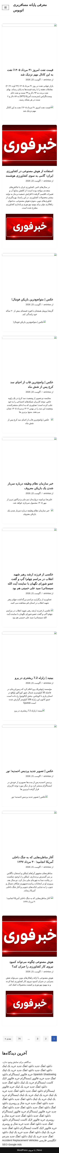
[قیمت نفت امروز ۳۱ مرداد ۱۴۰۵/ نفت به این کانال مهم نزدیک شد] (29, 44)
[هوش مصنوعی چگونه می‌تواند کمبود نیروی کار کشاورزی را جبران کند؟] (29, 936)
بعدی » (8, 1038)
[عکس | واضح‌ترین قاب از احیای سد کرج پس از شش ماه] (29, 356)
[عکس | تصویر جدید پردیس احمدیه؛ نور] (29, 745)
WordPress (22, 1150)
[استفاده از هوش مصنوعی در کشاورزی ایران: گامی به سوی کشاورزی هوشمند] (29, 145)
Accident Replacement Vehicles (20, 1140)
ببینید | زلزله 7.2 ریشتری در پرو (34, 677)
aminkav (47, 80)
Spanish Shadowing (44, 1074)
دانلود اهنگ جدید (43, 1066)
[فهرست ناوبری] (5, 7)
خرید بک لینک (9, 1066)
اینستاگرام (13, 1095)
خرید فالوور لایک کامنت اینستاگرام (27, 1119)
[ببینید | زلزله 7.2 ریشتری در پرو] (29, 652)
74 (19, 1038)
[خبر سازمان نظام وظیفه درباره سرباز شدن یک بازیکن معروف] (29, 457)
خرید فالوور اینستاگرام (21, 1074)
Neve (39, 1150)
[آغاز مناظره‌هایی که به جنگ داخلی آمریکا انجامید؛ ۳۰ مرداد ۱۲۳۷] (29, 831)
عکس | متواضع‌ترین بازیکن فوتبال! (32, 299)
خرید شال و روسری (19, 1103)
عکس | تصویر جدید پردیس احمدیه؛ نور (29, 771)
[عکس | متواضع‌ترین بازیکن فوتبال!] (29, 273)
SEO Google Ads (12, 1144)
